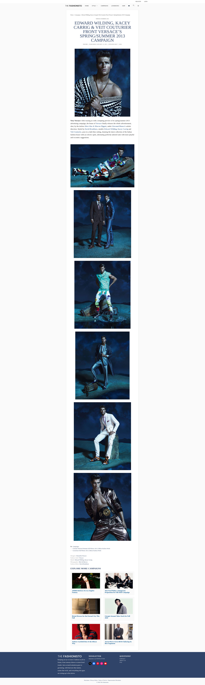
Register (138, 1)
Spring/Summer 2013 (102, 18)
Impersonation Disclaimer (114, 680)
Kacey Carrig (123, 129)
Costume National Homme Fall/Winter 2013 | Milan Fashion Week (91, 548)
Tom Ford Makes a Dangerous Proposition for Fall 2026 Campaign (117, 591)
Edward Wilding (110, 129)
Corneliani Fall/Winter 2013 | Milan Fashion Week (87, 550)
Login (145, 1)
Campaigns (104, 5)
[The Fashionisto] (74, 5)
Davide (85, 44)
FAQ (121, 662)
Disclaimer (87, 680)
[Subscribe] (129, 5)
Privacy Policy (94, 680)
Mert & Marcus (83, 562)
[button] (133, 5)
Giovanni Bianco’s (119, 126)
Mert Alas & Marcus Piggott (95, 126)
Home (87, 5)
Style (94, 5)
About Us (123, 660)
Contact (122, 658)
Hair (123, 5)
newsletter (100, 658)
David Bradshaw (91, 129)
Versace (99, 123)
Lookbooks (115, 5)
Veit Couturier (75, 132)
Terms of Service (103, 680)
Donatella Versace (81, 556)
